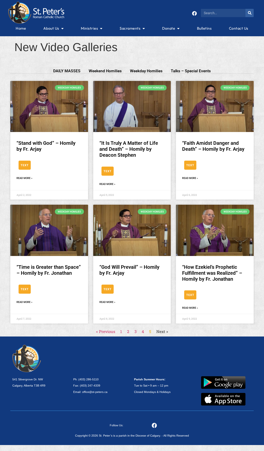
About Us (51, 28)
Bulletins (204, 28)
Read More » (24, 178)
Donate (168, 28)
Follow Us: (116, 425)
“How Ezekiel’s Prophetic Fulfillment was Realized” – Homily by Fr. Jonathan (212, 273)
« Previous (105, 331)
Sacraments (130, 28)
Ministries (89, 28)
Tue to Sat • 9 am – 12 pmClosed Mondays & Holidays (152, 386)
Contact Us (238, 28)
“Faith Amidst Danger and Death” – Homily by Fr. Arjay (213, 146)
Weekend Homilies (105, 71)
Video (55, 165)
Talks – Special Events (191, 71)
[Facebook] (194, 13)
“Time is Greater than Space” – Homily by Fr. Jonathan (48, 270)
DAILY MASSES (66, 71)
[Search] (249, 13)
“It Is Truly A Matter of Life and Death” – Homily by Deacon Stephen (128, 149)
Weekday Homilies (146, 71)
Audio (39, 165)
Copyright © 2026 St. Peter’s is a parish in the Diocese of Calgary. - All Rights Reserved (132, 435)
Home (21, 28)
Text (25, 165)
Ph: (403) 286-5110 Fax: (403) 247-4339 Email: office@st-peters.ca (90, 386)
